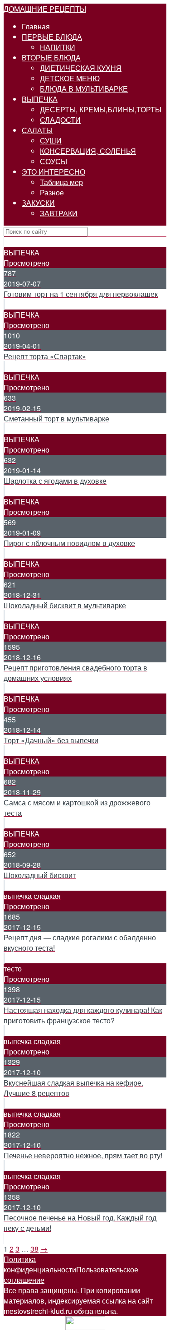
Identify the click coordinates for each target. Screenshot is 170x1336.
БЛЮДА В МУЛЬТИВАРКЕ (84, 88)
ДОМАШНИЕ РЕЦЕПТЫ (45, 9)
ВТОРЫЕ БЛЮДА (51, 57)
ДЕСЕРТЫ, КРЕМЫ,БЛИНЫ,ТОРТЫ (100, 109)
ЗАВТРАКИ (59, 213)
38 (34, 1249)
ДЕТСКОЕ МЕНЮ (70, 78)
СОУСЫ (53, 161)
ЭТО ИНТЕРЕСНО (53, 171)
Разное (52, 192)
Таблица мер (61, 182)
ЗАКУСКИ (38, 203)
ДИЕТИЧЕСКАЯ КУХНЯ (80, 68)
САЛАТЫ (37, 130)
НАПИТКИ (57, 47)
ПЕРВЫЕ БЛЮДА (52, 37)
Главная (36, 26)
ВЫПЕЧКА (40, 99)
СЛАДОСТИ (60, 120)
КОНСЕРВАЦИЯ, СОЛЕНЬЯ (88, 151)
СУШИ (51, 140)
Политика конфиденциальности (40, 1264)
